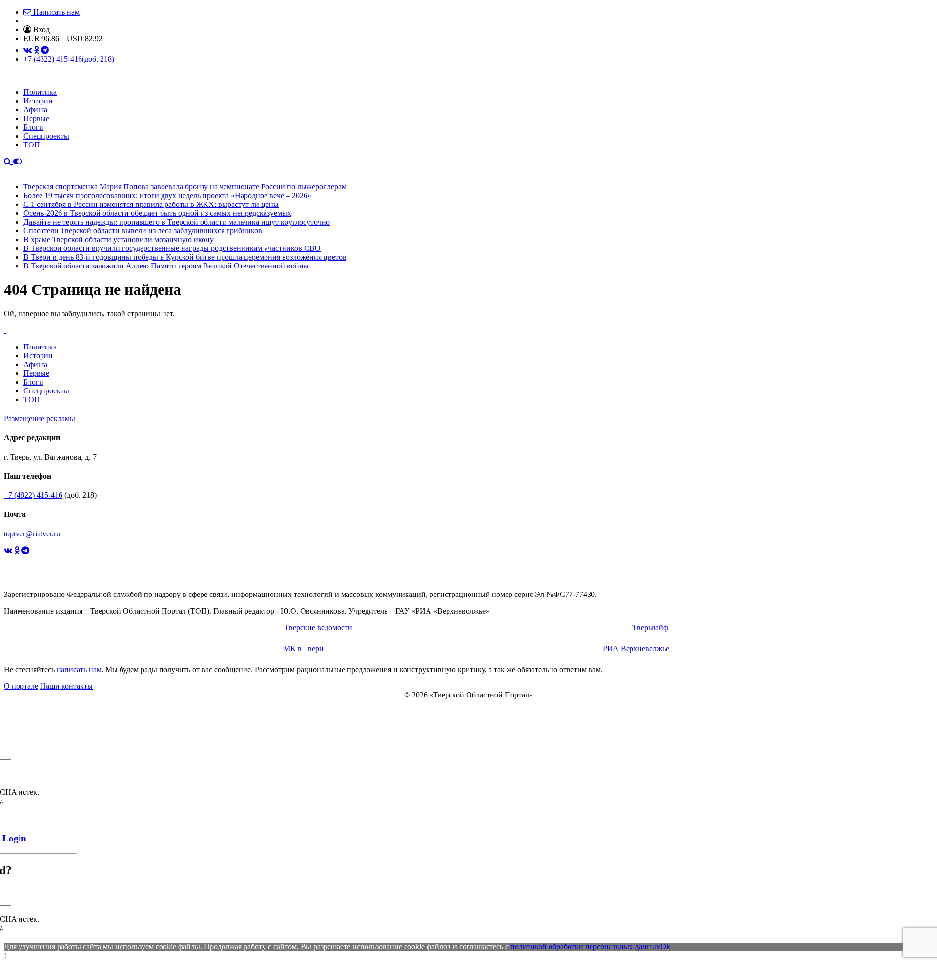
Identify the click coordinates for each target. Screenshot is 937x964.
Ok (665, 947)
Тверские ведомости (318, 627)
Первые (36, 118)
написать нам (79, 669)
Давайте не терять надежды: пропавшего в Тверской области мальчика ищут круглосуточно (176, 222)
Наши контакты (66, 686)
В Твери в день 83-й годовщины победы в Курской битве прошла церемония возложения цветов (184, 257)
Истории (38, 101)
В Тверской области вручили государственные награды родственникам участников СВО (172, 248)
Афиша (35, 109)
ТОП (31, 145)
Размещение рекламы (39, 418)
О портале (21, 686)
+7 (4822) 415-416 (68, 59)
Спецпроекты (46, 136)
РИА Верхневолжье (636, 648)
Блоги (33, 127)
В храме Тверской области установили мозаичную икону (118, 239)
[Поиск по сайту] (8, 161)
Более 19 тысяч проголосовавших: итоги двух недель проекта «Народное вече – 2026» (167, 195)
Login (14, 838)
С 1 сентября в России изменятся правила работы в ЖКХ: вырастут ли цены (151, 204)
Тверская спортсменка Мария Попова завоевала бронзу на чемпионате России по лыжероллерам (184, 187)
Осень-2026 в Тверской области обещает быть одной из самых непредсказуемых (157, 213)
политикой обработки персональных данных (585, 947)
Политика (40, 92)
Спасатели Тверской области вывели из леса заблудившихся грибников (142, 230)
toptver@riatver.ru (32, 534)
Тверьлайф (650, 627)
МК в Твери (304, 648)
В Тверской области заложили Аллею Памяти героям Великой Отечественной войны (166, 266)
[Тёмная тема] (17, 161)
